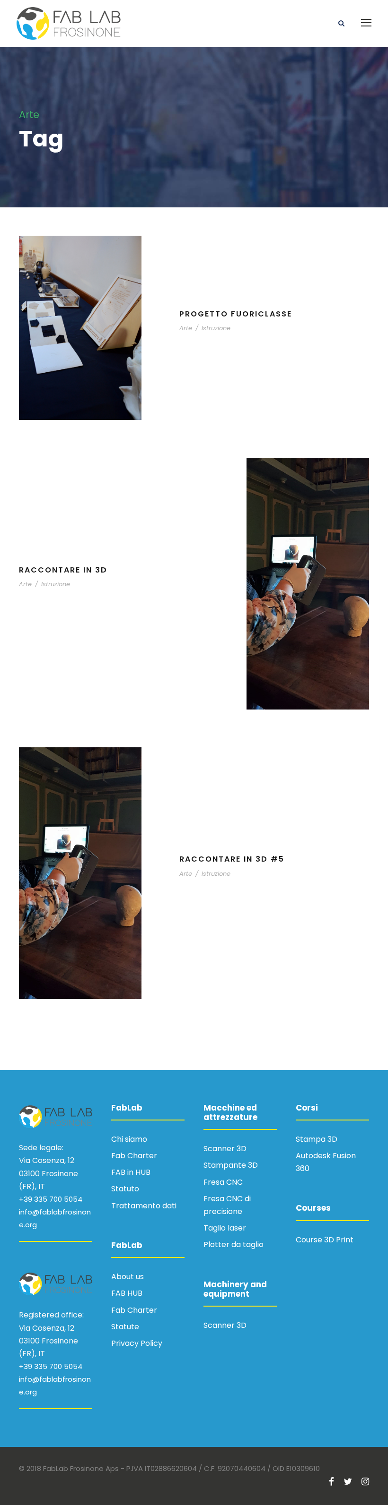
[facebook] (331, 1481)
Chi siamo (129, 1139)
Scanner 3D (225, 1148)
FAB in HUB (130, 1172)
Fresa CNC (223, 1182)
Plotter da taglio (233, 1244)
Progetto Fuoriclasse (235, 313)
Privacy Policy (136, 1343)
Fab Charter (134, 1155)
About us (127, 1276)
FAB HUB (126, 1293)
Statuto (125, 1188)
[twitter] (348, 1481)
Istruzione (216, 328)
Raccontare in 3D (63, 569)
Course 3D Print (324, 1239)
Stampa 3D (316, 1139)
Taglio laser (224, 1228)
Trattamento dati (143, 1205)
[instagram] (365, 1481)
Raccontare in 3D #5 (231, 859)
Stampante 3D (230, 1165)
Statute (125, 1326)
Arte (185, 328)
